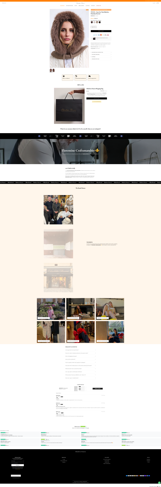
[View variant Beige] (97, 22)
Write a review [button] (97, 388)
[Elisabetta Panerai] (80, 3)
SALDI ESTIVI (62, 5)
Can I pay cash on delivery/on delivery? (73, 371)
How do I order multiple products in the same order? (76, 353)
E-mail (64, 459)
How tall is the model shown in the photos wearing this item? (78, 365)
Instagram (148, 460)
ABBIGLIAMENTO (81, 5)
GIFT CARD (152, 0)
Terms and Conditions (106, 459)
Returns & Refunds (64, 460)
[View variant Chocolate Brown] (92, 22)
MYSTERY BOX (156, 0)
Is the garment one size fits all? (72, 350)
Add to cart (96, 98)
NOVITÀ (76, 5)
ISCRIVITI (17, 465)
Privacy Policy (107, 460)
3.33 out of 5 (65, 388)
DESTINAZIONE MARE (69, 5)
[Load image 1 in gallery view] (69, 38)
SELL (146, 0)
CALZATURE (87, 5)
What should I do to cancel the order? (73, 368)
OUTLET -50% (98, 5)
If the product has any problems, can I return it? (75, 374)
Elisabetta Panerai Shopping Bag (94, 89)
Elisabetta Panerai (17, 477)
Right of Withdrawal (106, 463)
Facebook (148, 459)
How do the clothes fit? (70, 359)
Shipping (63, 462)
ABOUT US (148, 0)
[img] (58, 395)
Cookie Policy (107, 462)
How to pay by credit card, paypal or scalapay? (75, 362)
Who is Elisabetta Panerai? (71, 356)
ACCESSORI (93, 5)
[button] (93, 15)
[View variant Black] (100, 22)
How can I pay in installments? (72, 378)
